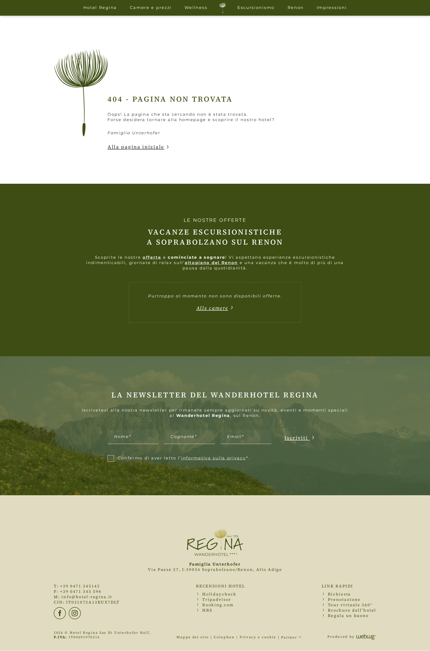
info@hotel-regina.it (86, 597)
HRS (207, 610)
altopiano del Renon (211, 262)
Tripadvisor (216, 599)
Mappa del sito (192, 637)
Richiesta (339, 594)
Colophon (224, 637)
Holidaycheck (219, 594)
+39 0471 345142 (80, 586)
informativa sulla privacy (213, 458)
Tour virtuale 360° (350, 605)
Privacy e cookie (258, 637)
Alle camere (212, 308)
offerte (152, 257)
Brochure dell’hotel (352, 610)
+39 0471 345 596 (80, 591)
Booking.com (218, 605)
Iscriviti (297, 437)
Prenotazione (344, 599)
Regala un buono (348, 615)
